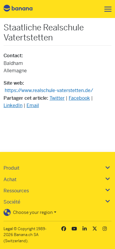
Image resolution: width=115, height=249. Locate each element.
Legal (8, 228)
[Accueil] (23, 9)
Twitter (57, 98)
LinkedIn (13, 105)
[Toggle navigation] (106, 9)
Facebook (79, 98)
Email (33, 105)
